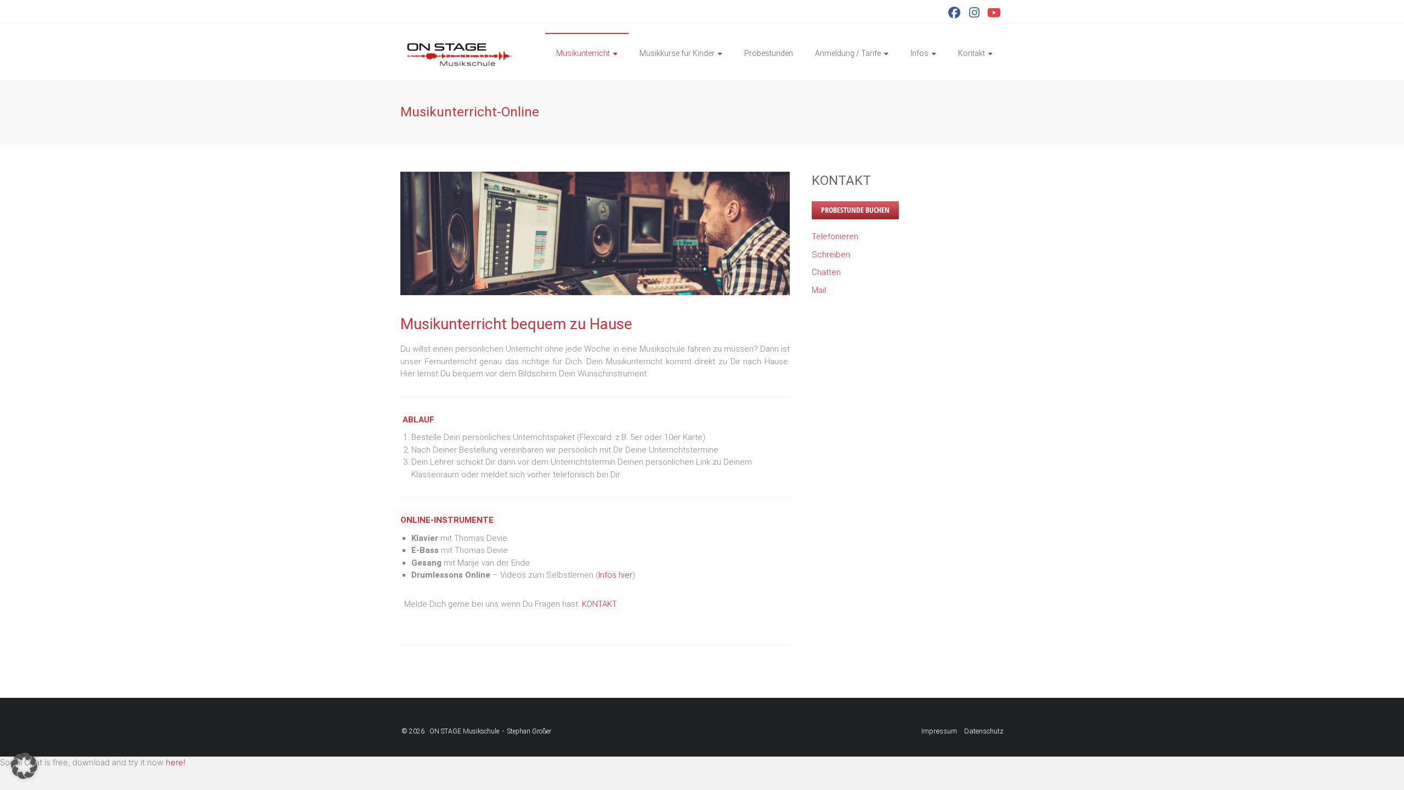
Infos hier (615, 575)
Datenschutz (984, 731)
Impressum (939, 731)
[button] (24, 766)
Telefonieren (835, 236)
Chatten (826, 272)
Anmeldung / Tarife (848, 53)
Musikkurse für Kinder (677, 53)
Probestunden (768, 53)
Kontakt (971, 53)
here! (175, 762)
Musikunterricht (583, 53)
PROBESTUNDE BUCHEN (855, 210)
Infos (919, 53)
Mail (819, 290)
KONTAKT (599, 604)
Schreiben (831, 254)
